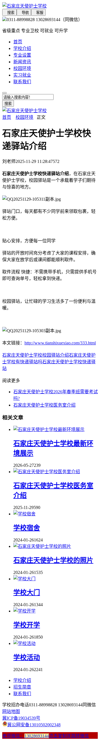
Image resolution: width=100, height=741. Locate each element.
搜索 (9, 13)
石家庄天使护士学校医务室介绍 (44, 405)
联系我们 (22, 81)
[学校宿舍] (24, 513)
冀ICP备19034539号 (21, 718)
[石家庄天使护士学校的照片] (42, 546)
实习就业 (22, 75)
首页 (17, 41)
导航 (24, 13)
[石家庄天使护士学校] (50, 5)
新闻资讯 (22, 61)
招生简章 (22, 687)
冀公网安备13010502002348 (34, 724)
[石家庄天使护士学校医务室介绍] (46, 471)
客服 (38, 13)
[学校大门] (24, 578)
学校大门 (26, 592)
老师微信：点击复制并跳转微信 (45, 736)
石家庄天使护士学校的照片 (53, 560)
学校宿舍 (26, 527)
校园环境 (22, 68)
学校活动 (26, 657)
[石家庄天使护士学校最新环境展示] (48, 429)
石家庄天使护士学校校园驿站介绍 (35, 355)
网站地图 (11, 711)
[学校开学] (24, 611)
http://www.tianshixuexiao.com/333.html (60, 343)
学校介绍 (22, 48)
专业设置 (22, 55)
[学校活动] (24, 643)
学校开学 (26, 625)
